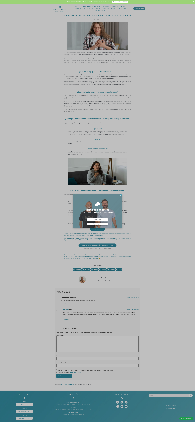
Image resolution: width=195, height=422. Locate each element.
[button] (121, 195)
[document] (97, 211)
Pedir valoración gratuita (120, 2)
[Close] (194, 1)
